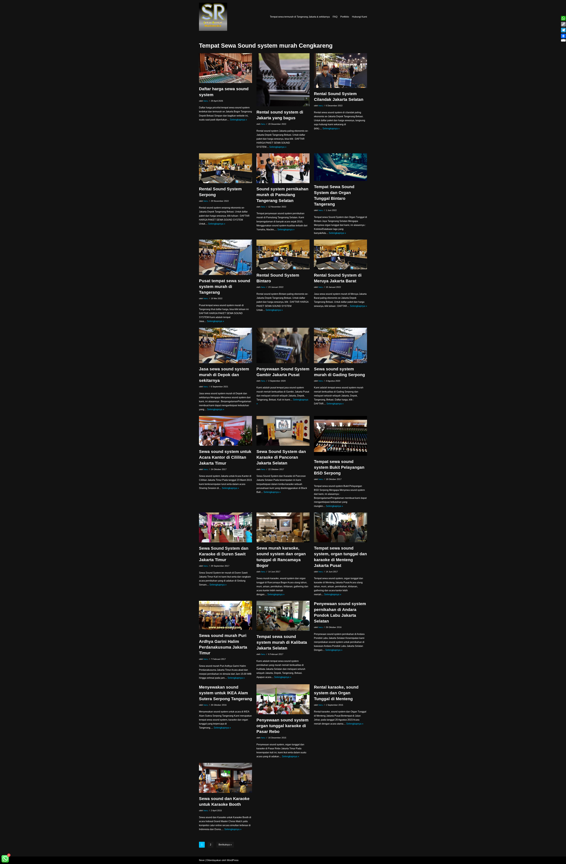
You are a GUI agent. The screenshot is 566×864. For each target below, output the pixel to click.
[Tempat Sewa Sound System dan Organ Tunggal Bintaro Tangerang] (340, 167)
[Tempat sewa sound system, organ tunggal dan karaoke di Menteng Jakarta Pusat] (340, 527)
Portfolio (344, 16)
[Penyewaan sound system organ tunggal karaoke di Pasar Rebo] (283, 699)
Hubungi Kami (359, 16)
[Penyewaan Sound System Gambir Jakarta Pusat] (283, 345)
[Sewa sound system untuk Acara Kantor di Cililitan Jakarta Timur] (225, 431)
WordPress (232, 860)
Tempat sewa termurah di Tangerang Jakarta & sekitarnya (300, 16)
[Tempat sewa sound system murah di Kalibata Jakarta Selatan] (283, 616)
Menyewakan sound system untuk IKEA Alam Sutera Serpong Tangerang (225, 693)
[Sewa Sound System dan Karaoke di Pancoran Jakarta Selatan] (283, 431)
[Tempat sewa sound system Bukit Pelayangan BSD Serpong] (340, 436)
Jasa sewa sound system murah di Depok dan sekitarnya (224, 375)
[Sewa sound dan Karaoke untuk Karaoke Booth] (225, 778)
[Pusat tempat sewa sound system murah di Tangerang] (225, 257)
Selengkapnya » (238, 119)
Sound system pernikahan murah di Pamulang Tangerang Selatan (282, 195)
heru (206, 101)
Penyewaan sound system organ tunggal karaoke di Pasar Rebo (282, 726)
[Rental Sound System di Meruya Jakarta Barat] (340, 255)
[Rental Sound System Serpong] (225, 168)
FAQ (335, 16)
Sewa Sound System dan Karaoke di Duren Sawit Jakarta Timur (223, 554)
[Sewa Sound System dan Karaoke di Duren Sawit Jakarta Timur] (225, 527)
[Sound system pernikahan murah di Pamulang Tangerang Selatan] (283, 168)
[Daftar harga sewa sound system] (225, 68)
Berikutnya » (225, 844)
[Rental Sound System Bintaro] (283, 255)
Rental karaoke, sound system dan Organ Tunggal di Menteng (336, 693)
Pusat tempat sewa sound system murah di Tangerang (224, 287)
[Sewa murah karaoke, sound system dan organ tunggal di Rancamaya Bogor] (283, 527)
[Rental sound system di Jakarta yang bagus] (283, 79)
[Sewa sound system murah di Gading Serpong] (340, 345)
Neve (202, 860)
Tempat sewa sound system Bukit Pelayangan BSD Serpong (339, 467)
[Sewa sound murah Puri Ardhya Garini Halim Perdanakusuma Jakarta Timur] (225, 615)
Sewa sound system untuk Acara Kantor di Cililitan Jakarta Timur (225, 457)
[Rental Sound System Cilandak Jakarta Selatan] (340, 70)
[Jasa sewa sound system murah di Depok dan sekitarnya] (225, 345)
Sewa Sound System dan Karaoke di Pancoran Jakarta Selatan (281, 457)
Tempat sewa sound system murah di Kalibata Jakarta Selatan (281, 642)
